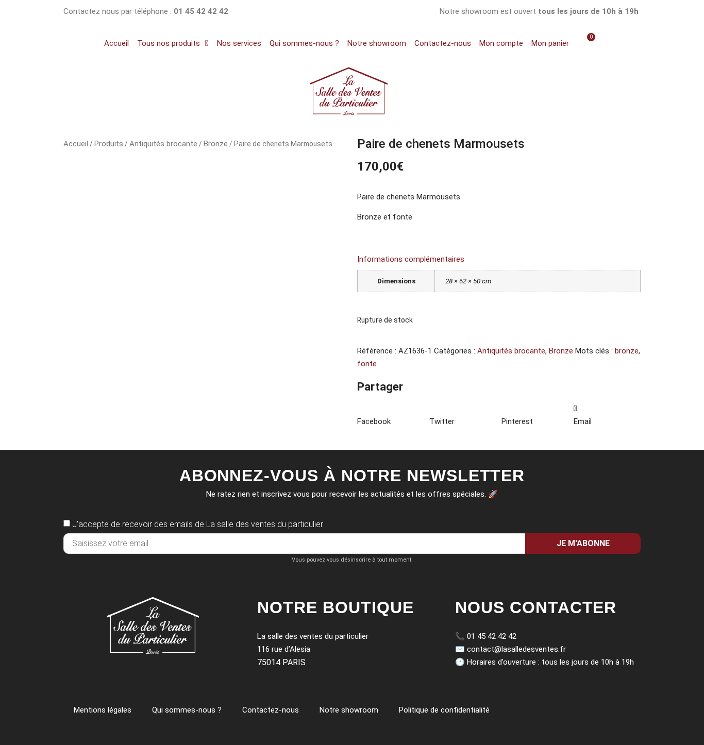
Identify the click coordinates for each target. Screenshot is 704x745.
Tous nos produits (168, 43)
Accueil (116, 43)
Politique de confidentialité (444, 710)
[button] (390, 415)
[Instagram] (327, 11)
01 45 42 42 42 (491, 636)
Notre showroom (376, 43)
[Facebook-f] (377, 11)
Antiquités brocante (163, 143)
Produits (108, 143)
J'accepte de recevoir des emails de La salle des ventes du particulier (197, 524)
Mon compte (501, 43)
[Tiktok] (352, 11)
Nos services (239, 43)
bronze (627, 350)
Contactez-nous (442, 43)
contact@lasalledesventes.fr (516, 649)
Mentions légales (102, 710)
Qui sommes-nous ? (304, 43)
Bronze (216, 143)
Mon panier (550, 43)
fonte (367, 363)
